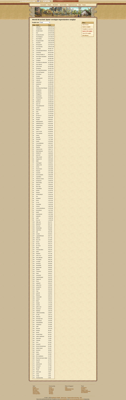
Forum (84, 4)
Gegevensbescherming (73, 397)
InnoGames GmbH (55, 397)
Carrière (83, 389)
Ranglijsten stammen (87, 29)
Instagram (51, 389)
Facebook (51, 390)
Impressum (64, 397)
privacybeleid (63, 399)
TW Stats (51, 393)
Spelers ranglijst (86, 27)
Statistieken (36, 391)
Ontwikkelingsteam (85, 391)
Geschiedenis (84, 392)
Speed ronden (63, 4)
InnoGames (84, 387)
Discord (51, 391)
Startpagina (43, 4)
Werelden (35, 390)
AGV (81, 397)
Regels (49, 4)
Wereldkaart (85, 35)
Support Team (84, 390)
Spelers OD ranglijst (87, 31)
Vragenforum (68, 390)
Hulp (80, 4)
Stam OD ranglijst (86, 33)
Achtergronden (36, 393)
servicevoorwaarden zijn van (77, 399)
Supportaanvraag (72, 4)
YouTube (51, 392)
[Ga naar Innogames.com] (27, 1)
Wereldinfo (55, 4)
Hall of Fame (85, 24)
